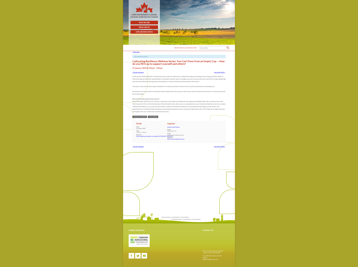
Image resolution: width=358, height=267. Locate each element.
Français (218, 3)
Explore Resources (144, 32)
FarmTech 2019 (219, 72)
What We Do (144, 27)
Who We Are (144, 23)
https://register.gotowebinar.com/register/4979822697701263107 (154, 136)
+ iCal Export (153, 116)
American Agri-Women (173, 127)
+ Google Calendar (139, 116)
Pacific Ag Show (138, 72)
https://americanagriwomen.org (175, 139)
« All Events (136, 52)
